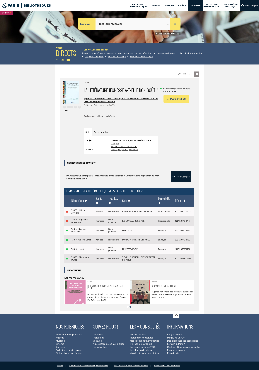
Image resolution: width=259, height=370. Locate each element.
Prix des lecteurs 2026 (141, 344)
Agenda (60, 337)
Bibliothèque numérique (69, 353)
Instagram (98, 337)
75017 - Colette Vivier (81, 240)
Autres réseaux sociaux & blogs (108, 344)
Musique (60, 341)
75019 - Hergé (77, 249)
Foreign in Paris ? (176, 344)
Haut (176, 315)
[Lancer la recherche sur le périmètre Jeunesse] (175, 24)
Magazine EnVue (176, 337)
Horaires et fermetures (141, 337)
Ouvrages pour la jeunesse (124, 149)
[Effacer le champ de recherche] (168, 24)
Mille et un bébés (106, 116)
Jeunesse (60, 347)
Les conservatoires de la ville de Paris (131, 365)
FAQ (169, 334)
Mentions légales (176, 350)
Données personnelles (188, 347)
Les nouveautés (138, 334)
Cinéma (60, 344)
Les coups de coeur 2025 (143, 347)
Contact (177, 334)
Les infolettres (100, 347)
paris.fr (60, 365)
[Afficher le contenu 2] (130, 307)
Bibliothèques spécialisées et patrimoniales (88, 365)
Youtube (97, 341)
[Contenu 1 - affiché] (128, 307)
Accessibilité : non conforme (167, 365)
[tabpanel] (120, 145)
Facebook (98, 334)
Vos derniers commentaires (144, 353)
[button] (249, 5)
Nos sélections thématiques (144, 341)
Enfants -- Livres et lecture (124, 146)
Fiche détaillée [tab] (101, 132)
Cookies (171, 347)
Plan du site (173, 353)
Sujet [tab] (88, 132)
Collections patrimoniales (69, 350)
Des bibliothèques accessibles (182, 341)
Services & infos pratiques (69, 334)
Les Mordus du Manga (141, 350)
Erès (96, 105)
